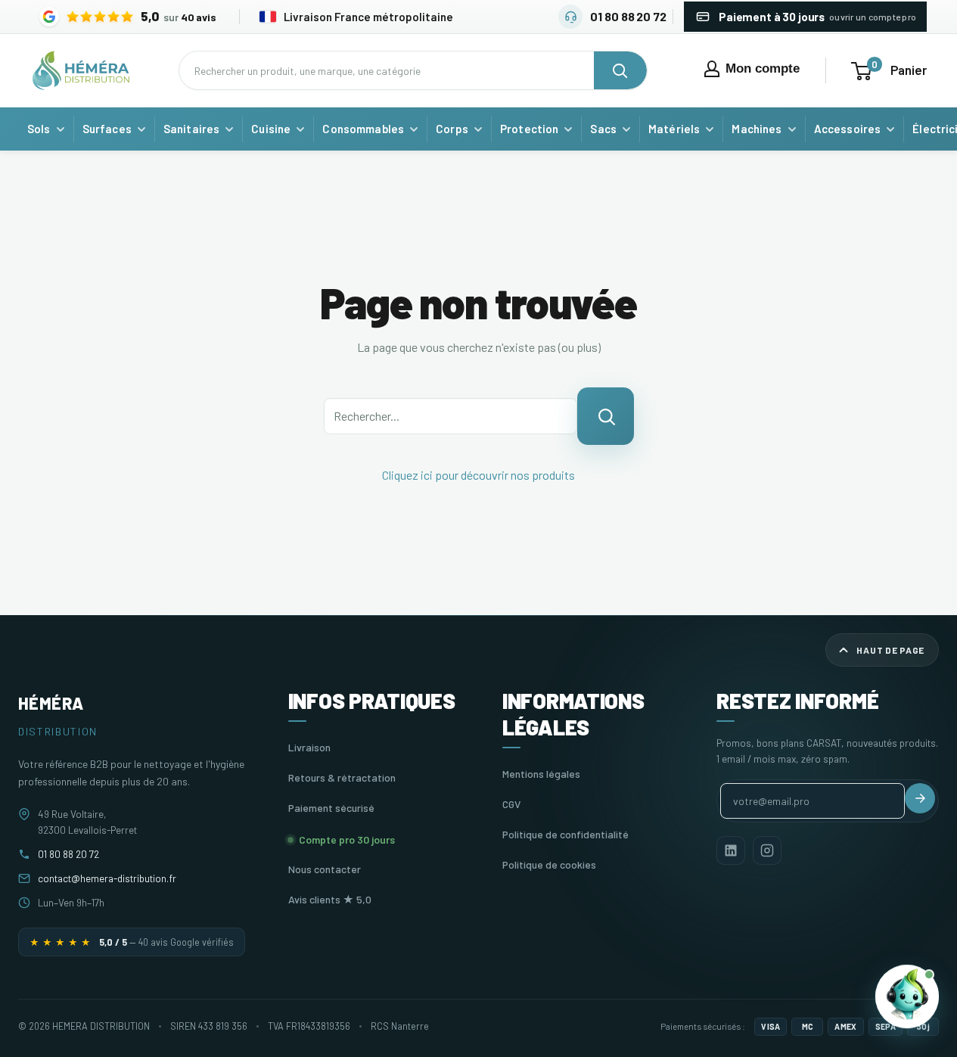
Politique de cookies (549, 864)
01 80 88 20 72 (68, 853)
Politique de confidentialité (565, 834)
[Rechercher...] (605, 416)
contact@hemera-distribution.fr (107, 878)
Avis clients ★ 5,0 (329, 899)
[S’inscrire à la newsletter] (920, 798)
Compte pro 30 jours (347, 839)
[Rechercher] (620, 70)
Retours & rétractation (342, 777)
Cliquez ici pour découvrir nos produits (478, 475)
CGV (511, 803)
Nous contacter (324, 869)
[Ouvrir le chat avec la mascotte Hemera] (907, 995)
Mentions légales (541, 773)
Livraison (309, 747)
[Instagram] (767, 850)
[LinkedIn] (730, 850)
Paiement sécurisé (331, 807)
